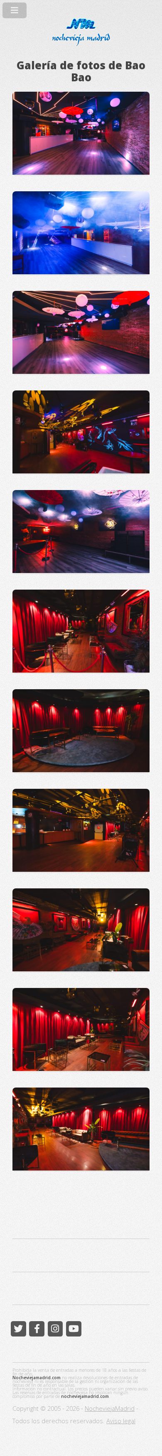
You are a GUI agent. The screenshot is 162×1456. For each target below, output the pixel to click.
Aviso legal (120, 1421)
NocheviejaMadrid (110, 1408)
